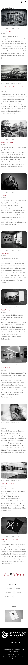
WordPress (11, 656)
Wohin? (3, 196)
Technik (19, 592)
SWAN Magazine (13, 654)
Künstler (18, 588)
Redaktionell (9, 592)
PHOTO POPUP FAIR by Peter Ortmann (14, 484)
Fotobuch (9, 588)
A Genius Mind (6, 31)
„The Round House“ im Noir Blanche (12, 87)
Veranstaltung (8, 28)
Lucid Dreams (5, 310)
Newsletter (15, 651)
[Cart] (21, 2)
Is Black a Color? (6, 368)
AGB (23, 649)
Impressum (17, 649)
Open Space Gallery (7, 142)
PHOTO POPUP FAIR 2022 (9, 539)
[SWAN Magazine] (14, 638)
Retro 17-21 (4, 426)
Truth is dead (5, 253)
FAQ (10, 651)
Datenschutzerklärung (8, 649)
